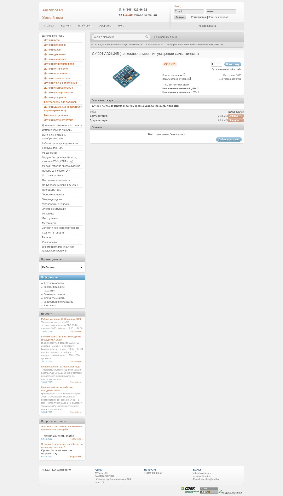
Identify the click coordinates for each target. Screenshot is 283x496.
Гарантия (49, 290)
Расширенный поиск (164, 37)
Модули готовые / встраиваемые (61, 166)
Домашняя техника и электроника (62, 125)
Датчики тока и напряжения (60, 83)
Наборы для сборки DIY (56, 170)
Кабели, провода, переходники (60, 143)
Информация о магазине (58, 301)
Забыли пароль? (218, 17)
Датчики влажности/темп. (59, 120)
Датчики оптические (56, 68)
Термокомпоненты (53, 194)
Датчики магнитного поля (137, 44)
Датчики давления (55, 54)
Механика (48, 213)
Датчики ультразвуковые (58, 87)
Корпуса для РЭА (52, 148)
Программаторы (51, 189)
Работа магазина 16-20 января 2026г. (61, 319)
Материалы (49, 223)
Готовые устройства (56, 115)
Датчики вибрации (55, 44)
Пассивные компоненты (56, 180)
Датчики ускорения (55, 97)
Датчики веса (52, 40)
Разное (46, 237)
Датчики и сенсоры (112, 44)
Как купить (50, 305)
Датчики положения (56, 73)
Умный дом (52, 17)
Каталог (95, 44)
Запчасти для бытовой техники (60, 227)
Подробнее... (76, 331)
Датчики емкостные (55, 59)
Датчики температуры (57, 78)
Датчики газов (52, 49)
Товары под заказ (54, 286)
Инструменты (50, 218)
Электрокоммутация (54, 208)
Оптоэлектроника (52, 175)
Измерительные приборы (57, 130)
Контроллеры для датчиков (60, 102)
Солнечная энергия (53, 232)
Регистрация (199, 17)
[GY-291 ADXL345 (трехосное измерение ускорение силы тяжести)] (126, 92)
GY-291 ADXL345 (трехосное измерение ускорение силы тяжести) (188, 44)
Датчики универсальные (58, 92)
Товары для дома (52, 199)
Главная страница (54, 294)
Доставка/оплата (54, 283)
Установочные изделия (56, 204)
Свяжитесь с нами (54, 298)
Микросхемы (49, 152)
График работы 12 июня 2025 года (60, 366)
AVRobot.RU (53, 10)
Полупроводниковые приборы (60, 185)
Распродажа (49, 242)
